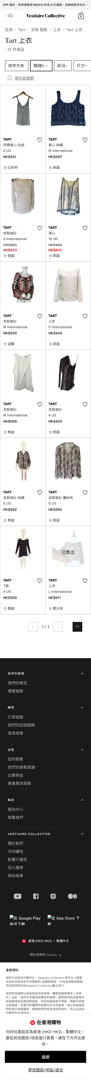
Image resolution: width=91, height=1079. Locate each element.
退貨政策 (15, 733)
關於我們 (15, 843)
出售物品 (15, 775)
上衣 (57, 30)
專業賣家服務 (19, 783)
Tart (21, 30)
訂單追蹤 (15, 717)
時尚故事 (15, 876)
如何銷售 (15, 759)
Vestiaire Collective (29, 834)
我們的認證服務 (21, 725)
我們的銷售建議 (21, 767)
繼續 (46, 1057)
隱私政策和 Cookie (43, 954)
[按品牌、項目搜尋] (10, 15)
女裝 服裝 (39, 30)
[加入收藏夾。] (40, 140)
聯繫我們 (15, 817)
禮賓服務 (15, 691)
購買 (11, 708)
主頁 (9, 30)
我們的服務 (16, 674)
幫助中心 (15, 809)
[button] (81, 15)
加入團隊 (15, 868)
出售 (11, 750)
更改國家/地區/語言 (45, 1070)
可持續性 (15, 851)
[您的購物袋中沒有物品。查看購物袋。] (81, 15)
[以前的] (33, 627)
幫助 (11, 800)
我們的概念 (17, 683)
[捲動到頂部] (77, 627)
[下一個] (58, 627)
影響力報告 (17, 859)
